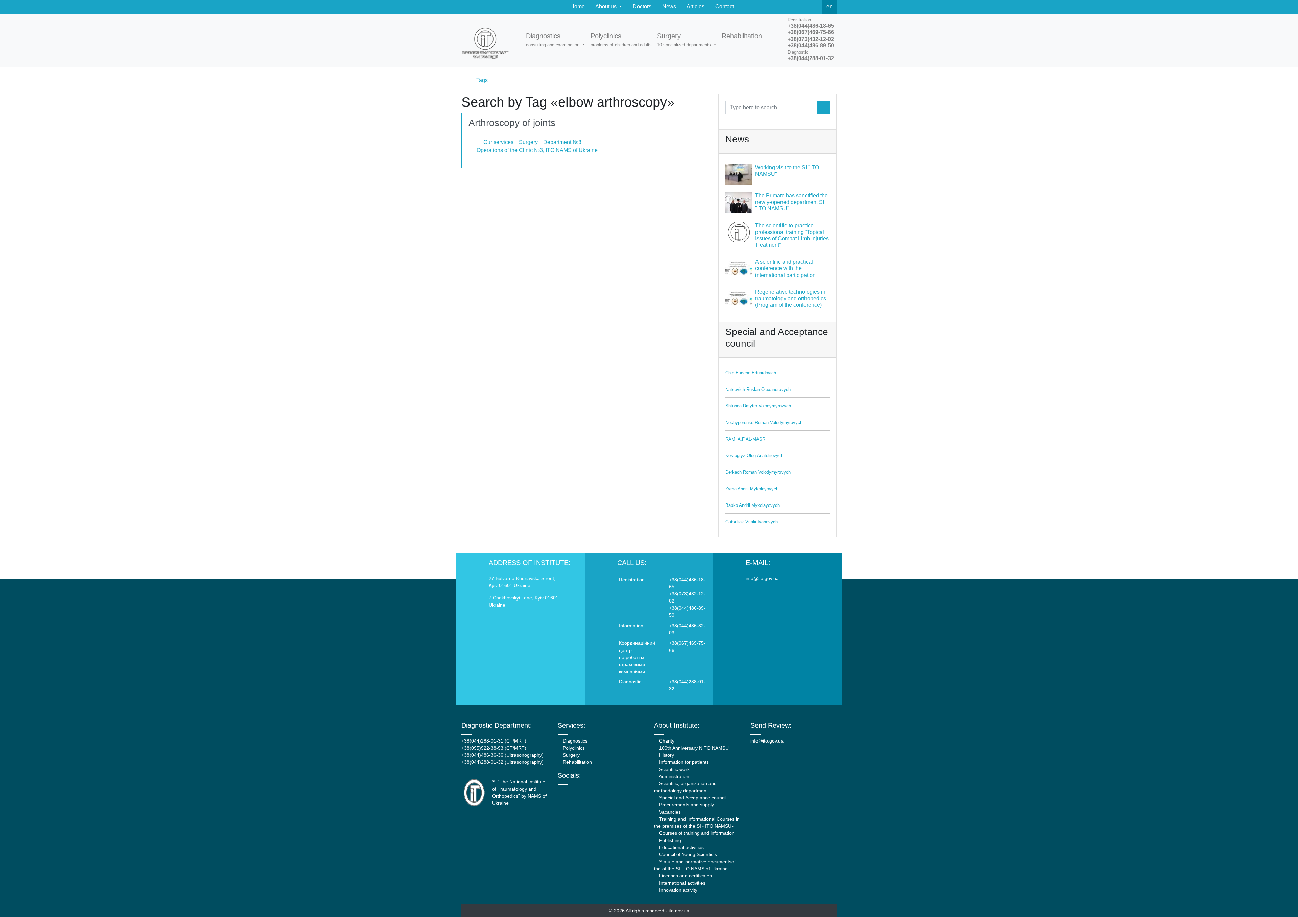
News (668, 6)
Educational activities (681, 847)
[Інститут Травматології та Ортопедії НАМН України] (488, 40)
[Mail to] (17, 899)
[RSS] (815, 7)
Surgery (570, 755)
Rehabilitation (576, 762)
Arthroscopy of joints (511, 123)
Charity (666, 741)
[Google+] (578, 791)
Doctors (641, 6)
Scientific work (674, 769)
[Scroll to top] (1280, 899)
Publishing (669, 840)
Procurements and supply (686, 804)
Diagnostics (574, 741)
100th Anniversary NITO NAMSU (693, 748)
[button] (555, 40)
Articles (695, 6)
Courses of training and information (696, 833)
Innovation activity (677, 890)
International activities (681, 883)
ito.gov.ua (679, 910)
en (829, 6)
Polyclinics (573, 748)
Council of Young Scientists (687, 854)
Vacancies (669, 812)
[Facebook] (785, 7)
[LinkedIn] (596, 791)
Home (577, 6)
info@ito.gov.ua (762, 578)
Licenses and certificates (685, 875)
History (666, 755)
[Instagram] (587, 791)
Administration (673, 776)
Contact (724, 6)
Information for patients (683, 762)
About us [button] (606, 6)
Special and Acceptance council (692, 797)
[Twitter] (800, 7)
